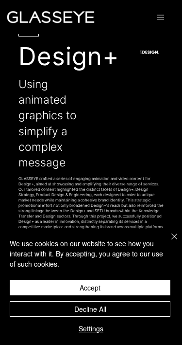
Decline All (90, 309)
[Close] (168, 242)
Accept (90, 287)
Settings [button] (91, 328)
